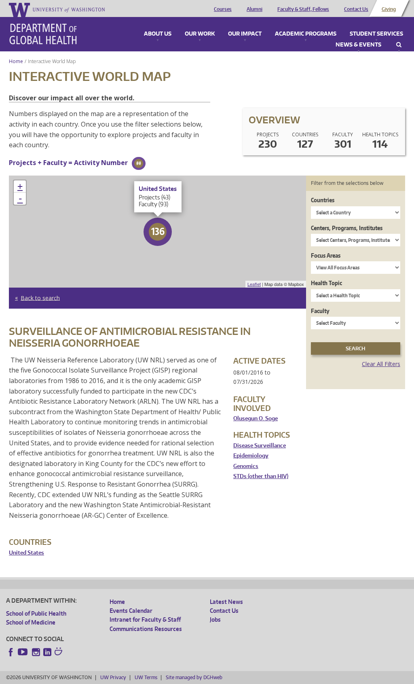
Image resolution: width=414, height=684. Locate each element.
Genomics (245, 466)
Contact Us (356, 9)
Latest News (226, 601)
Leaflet (254, 284)
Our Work (200, 34)
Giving (389, 9)
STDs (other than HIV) (260, 476)
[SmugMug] (59, 652)
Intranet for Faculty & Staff (145, 619)
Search (399, 45)
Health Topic (326, 283)
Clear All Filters (381, 364)
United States (26, 553)
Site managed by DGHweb (194, 677)
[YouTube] (23, 652)
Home (16, 61)
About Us (157, 34)
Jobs (215, 619)
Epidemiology (250, 456)
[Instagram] (36, 652)
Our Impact (245, 34)
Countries (322, 200)
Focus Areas (325, 255)
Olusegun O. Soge (255, 418)
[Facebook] (11, 652)
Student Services (376, 34)
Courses (223, 9)
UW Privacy (113, 677)
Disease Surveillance (259, 446)
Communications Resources (146, 628)
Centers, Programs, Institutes (346, 227)
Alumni (254, 9)
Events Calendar (131, 610)
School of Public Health (36, 613)
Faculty (320, 310)
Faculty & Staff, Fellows (303, 9)
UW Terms (146, 677)
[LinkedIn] (47, 652)
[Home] (43, 34)
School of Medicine (30, 622)
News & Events (358, 45)
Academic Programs (305, 34)
